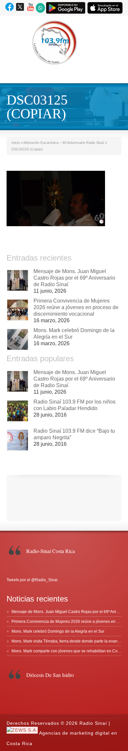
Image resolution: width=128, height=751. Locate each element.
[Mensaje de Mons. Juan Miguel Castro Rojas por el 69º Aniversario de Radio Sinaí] (18, 280)
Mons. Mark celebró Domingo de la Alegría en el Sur (57, 631)
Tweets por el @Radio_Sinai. (32, 580)
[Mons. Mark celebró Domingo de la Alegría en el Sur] (18, 339)
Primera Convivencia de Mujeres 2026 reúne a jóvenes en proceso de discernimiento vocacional (75, 307)
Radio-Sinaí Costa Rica (50, 550)
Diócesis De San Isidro (50, 674)
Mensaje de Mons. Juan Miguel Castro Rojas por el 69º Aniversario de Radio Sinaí (74, 277)
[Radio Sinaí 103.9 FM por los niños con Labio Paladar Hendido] (18, 411)
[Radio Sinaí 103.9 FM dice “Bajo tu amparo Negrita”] (18, 440)
